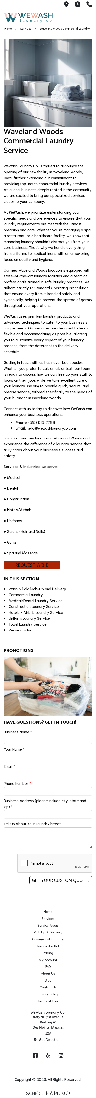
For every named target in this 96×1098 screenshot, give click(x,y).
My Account (48, 959)
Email (9, 766)
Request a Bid (32, 565)
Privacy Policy (48, 994)
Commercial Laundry (26, 594)
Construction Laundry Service (34, 606)
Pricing (48, 952)
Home (8, 28)
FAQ (48, 966)
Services (25, 28)
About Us (48, 973)
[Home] (28, 17)
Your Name (14, 748)
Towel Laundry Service (28, 623)
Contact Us (48, 987)
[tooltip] (66, 5)
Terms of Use (48, 1001)
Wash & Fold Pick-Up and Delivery (37, 588)
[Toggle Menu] (86, 16)
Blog (48, 980)
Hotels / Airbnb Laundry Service (36, 612)
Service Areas (48, 925)
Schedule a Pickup (48, 1093)
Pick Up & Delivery (48, 932)
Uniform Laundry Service (29, 617)
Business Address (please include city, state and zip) (45, 803)
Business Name (18, 731)
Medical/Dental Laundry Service (36, 600)
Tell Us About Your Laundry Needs (34, 823)
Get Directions (50, 1039)
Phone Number (17, 783)
